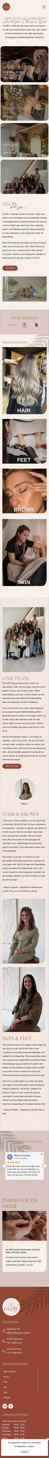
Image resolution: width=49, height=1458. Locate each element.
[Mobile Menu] (44, 7)
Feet (5, 1382)
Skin (5, 1392)
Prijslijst (6, 1397)
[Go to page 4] (26, 1181)
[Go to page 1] (20, 1181)
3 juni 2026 (9, 1246)
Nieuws (41, 1214)
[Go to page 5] (28, 1181)
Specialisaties (9, 1371)
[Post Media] (24, 1226)
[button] (3, 325)
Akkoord (24, 1452)
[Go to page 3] (24, 1181)
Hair (5, 1387)
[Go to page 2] (22, 1181)
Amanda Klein (20, 1156)
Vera (24, 804)
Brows (6, 1377)
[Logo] (6, 7)
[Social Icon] (4, 1406)
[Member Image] (24, 789)
